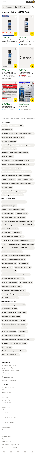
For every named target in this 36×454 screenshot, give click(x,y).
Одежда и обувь (6, 400)
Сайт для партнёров (7, 373)
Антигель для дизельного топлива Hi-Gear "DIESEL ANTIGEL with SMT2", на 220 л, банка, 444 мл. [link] (26, 107)
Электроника (5, 397)
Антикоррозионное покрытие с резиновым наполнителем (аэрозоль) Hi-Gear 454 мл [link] (26, 72)
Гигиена (4, 395)
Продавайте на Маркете (9, 368)
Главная (3, 451)
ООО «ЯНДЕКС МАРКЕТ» (13, 445)
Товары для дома (7, 402)
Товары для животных (8, 422)
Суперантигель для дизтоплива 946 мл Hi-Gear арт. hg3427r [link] (8, 106)
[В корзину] (15, 34)
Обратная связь (6, 436)
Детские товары (6, 427)
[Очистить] (28, 7)
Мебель (4, 390)
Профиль (32, 451)
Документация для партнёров (10, 370)
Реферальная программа (9, 380)
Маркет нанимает (7, 439)
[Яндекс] (14, 447)
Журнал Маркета (7, 441)
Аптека (4, 405)
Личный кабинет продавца (9, 365)
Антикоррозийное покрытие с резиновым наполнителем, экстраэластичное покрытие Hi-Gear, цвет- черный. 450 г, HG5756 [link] (9, 40)
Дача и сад (5, 412)
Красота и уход (6, 407)
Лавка (10, 451)
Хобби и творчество (7, 410)
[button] (33, 7)
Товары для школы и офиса (9, 417)
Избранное (18, 451)
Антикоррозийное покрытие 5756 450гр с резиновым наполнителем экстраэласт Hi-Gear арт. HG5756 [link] (26, 40)
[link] (4, 125)
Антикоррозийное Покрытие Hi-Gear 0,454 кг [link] (9, 72)
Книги (3, 415)
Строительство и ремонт (9, 425)
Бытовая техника (6, 392)
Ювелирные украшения (8, 430)
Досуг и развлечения (8, 387)
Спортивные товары (7, 420)
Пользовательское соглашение (10, 434)
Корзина (25, 451)
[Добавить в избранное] (15, 17)
